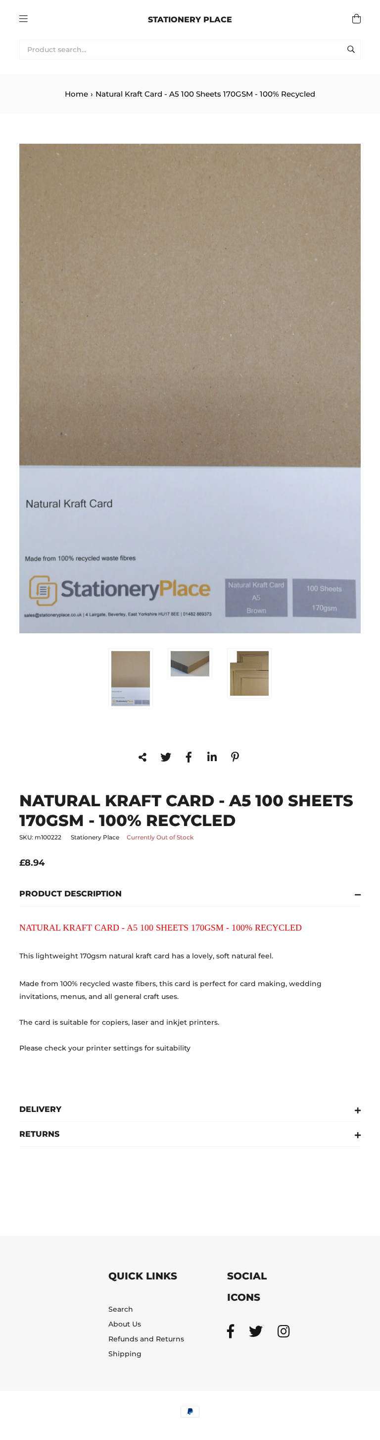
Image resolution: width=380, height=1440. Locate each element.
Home (76, 94)
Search (120, 1309)
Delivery (40, 1109)
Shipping (125, 1353)
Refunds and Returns (146, 1338)
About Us (124, 1324)
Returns (39, 1134)
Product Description (70, 893)
